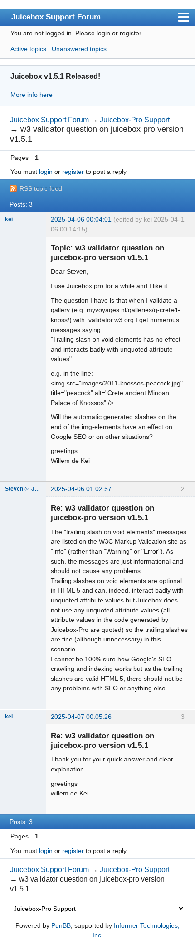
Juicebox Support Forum (56, 16)
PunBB (61, 925)
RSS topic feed (41, 188)
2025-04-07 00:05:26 (81, 716)
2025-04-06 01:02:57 (81, 488)
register (73, 171)
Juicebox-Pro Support (135, 120)
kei (9, 219)
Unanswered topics (79, 49)
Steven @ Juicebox (23, 488)
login (46, 171)
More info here (31, 94)
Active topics (28, 49)
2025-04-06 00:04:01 (81, 219)
